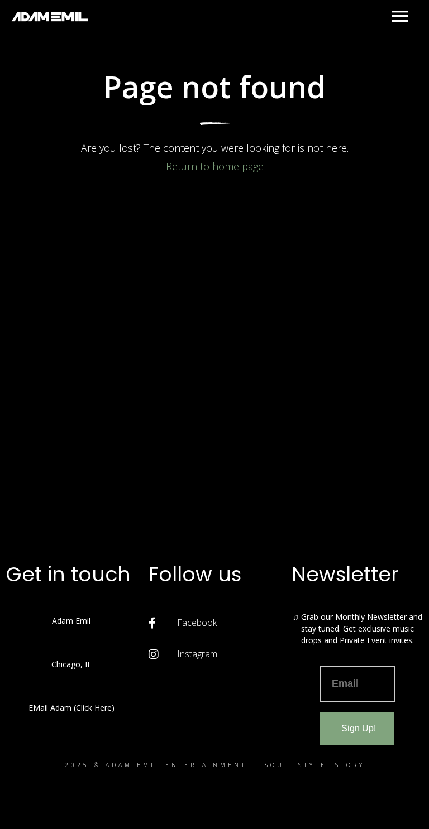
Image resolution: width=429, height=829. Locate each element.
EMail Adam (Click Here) (71, 707)
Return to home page (215, 166)
